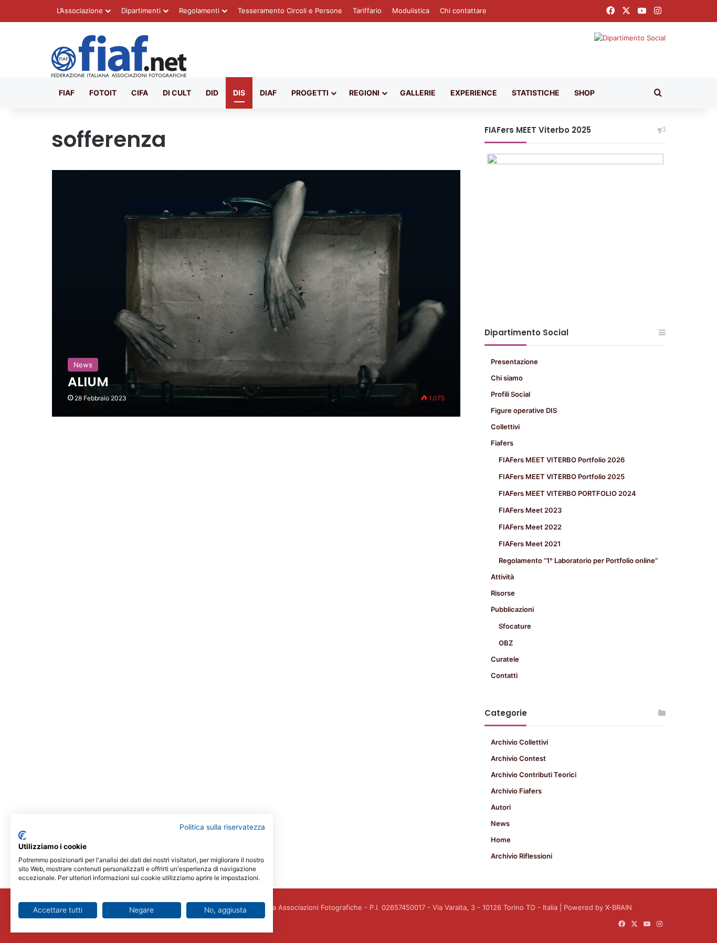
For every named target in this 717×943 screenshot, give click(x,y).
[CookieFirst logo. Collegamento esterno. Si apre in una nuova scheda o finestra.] (22, 835)
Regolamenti (199, 10)
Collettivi (505, 426)
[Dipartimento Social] (118, 56)
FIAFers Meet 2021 (530, 543)
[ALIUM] (256, 293)
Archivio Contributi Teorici (533, 774)
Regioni (364, 92)
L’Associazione (80, 10)
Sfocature (515, 626)
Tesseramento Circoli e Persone (290, 10)
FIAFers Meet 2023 (530, 510)
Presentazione (514, 361)
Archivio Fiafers (516, 791)
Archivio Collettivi (519, 742)
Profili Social (510, 394)
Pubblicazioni (512, 609)
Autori (501, 807)
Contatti (504, 675)
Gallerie (418, 92)
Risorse (503, 593)
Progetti (310, 92)
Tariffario (367, 10)
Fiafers (502, 443)
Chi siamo (507, 378)
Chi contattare (463, 10)
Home (501, 839)
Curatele (505, 659)
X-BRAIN (618, 907)
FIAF (67, 92)
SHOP (584, 92)
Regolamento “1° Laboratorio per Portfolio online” (578, 560)
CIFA (139, 92)
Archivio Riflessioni (521, 856)
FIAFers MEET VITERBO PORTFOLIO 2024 (567, 493)
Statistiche (536, 92)
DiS (239, 92)
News (500, 823)
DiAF (268, 92)
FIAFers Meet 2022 (530, 527)
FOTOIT (103, 92)
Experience (473, 92)
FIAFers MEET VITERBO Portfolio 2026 (562, 459)
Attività (502, 577)
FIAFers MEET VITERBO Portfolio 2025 (562, 476)
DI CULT (177, 92)
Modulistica (410, 10)
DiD (212, 92)
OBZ (506, 643)
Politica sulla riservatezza (222, 827)
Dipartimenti (141, 10)
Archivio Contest (518, 758)
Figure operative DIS (524, 410)
